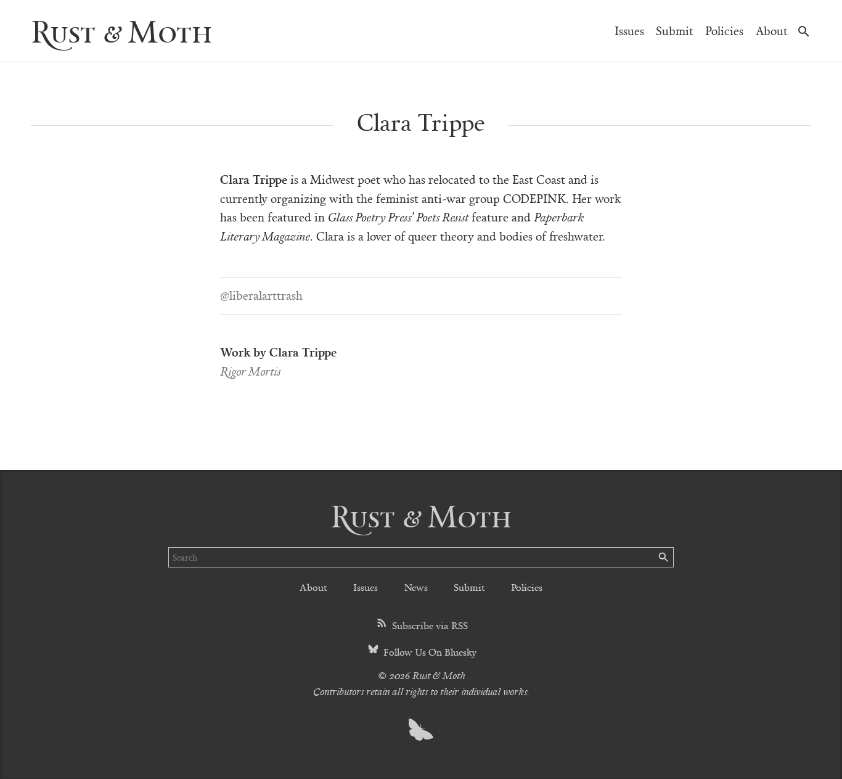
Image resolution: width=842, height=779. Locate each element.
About (772, 30)
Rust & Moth (121, 30)
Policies (724, 30)
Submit (674, 30)
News (416, 587)
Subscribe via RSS (429, 625)
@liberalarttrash (261, 295)
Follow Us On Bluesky (428, 652)
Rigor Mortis (250, 371)
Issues (629, 30)
